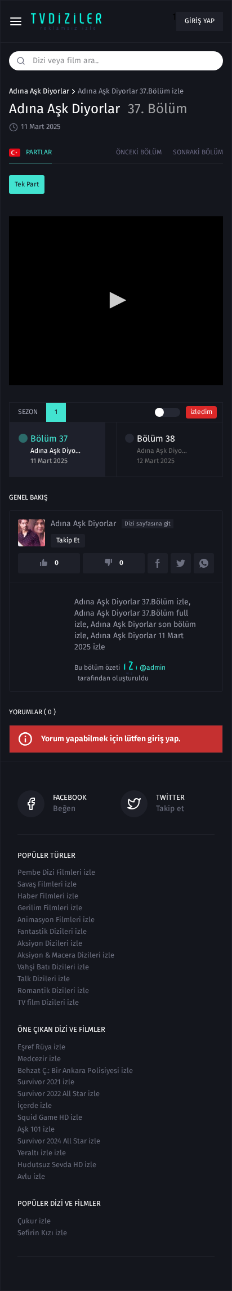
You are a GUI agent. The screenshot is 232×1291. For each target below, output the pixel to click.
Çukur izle (34, 1221)
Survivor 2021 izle (45, 1082)
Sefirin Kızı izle (42, 1232)
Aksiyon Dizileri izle (49, 943)
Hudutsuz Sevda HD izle (56, 1164)
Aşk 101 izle (36, 1129)
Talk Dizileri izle (43, 978)
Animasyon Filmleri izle (56, 919)
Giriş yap (200, 21)
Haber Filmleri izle (47, 896)
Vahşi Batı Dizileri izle (53, 967)
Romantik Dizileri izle (53, 990)
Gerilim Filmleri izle (49, 907)
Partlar (39, 152)
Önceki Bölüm (139, 152)
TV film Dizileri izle (48, 1002)
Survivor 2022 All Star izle (58, 1093)
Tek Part (27, 184)
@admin (153, 667)
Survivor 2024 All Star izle (58, 1141)
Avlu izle (31, 1176)
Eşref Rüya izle (41, 1047)
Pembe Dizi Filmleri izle (56, 872)
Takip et (67, 540)
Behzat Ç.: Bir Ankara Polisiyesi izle (75, 1070)
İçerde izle (34, 1105)
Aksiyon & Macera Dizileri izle (65, 955)
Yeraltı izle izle (41, 1152)
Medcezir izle (39, 1058)
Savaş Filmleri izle (47, 884)
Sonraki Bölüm (198, 152)
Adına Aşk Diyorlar (39, 91)
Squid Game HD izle (49, 1117)
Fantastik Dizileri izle (52, 931)
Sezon (28, 412)
